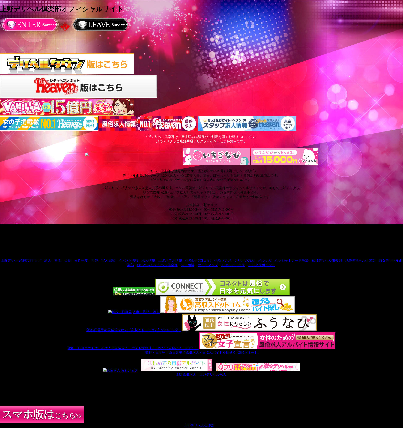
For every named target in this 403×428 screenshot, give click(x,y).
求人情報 (148, 260)
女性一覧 (81, 260)
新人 (47, 260)
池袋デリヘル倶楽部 (360, 260)
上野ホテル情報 (170, 260)
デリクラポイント (261, 265)
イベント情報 (128, 260)
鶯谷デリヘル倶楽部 (327, 260)
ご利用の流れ (244, 260)
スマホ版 (187, 265)
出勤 (67, 260)
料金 (57, 260)
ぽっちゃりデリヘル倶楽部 (157, 265)
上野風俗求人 (186, 374)
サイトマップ (208, 265)
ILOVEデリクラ (233, 265)
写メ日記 (108, 260)
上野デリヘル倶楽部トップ (21, 260)
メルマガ (264, 260)
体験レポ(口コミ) (198, 260)
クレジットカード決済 (291, 260)
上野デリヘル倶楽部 (199, 425)
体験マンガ (222, 260)
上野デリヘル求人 (212, 374)
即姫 (94, 260)
